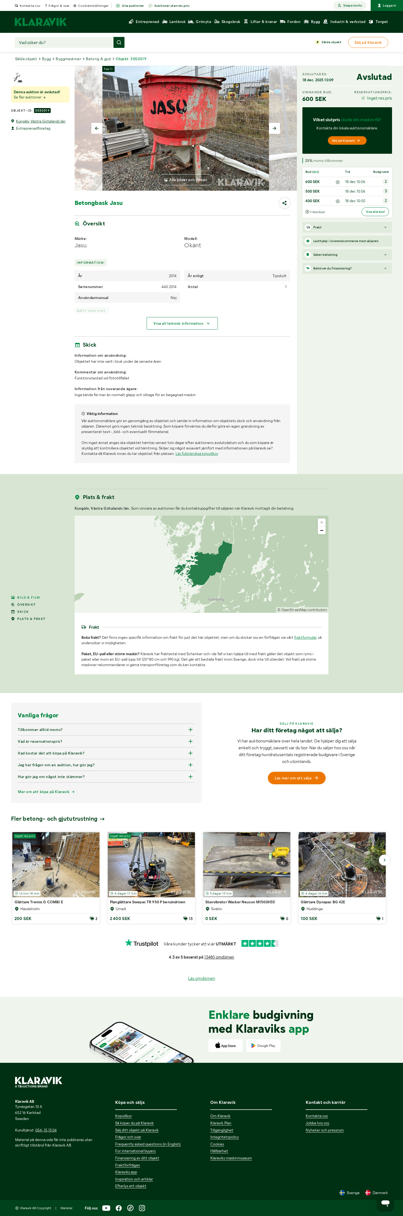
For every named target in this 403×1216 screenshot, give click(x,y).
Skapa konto (352, 5)
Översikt (26, 604)
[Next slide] (274, 128)
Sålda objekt (331, 42)
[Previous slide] (96, 128)
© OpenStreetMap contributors (302, 610)
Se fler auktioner (28, 97)
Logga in (389, 5)
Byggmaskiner (68, 59)
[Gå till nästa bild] (384, 860)
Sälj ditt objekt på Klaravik (137, 1130)
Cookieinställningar (93, 6)
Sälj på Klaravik (343, 141)
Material (66, 1208)
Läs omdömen (201, 978)
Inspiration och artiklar (134, 1179)
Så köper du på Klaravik (134, 1123)
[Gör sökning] (118, 42)
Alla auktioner (133, 6)
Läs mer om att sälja (293, 778)
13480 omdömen (219, 957)
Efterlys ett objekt (130, 1186)
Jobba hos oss (317, 1123)
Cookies (217, 1144)
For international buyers (135, 1151)
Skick (23, 612)
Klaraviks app (126, 1172)
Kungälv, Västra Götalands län (41, 121)
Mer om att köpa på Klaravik (43, 792)
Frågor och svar (128, 1137)
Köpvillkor (123, 1116)
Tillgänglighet (221, 1130)
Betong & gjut (98, 59)
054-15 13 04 (46, 1130)
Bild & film (28, 597)
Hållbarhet (219, 1151)
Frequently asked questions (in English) (148, 1144)
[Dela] (284, 203)
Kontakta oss (30, 6)
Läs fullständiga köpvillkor (196, 453)
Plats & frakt (31, 619)
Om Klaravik (220, 1116)
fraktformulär (305, 637)
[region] (202, 564)
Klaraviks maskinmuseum (231, 1158)
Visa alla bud (375, 212)
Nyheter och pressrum (325, 1130)
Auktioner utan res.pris (172, 6)
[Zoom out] (322, 530)
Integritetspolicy (224, 1137)
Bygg (46, 59)
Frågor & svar (59, 6)
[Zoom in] (322, 522)
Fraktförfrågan (127, 1165)
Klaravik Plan (220, 1123)
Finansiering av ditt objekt (137, 1158)
